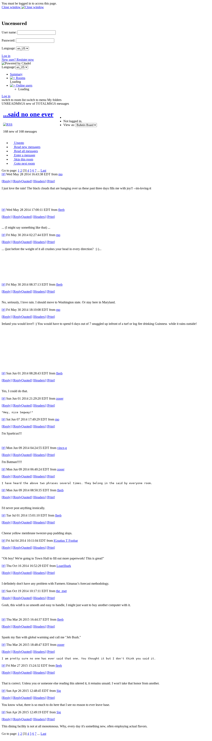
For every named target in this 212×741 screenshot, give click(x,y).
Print (51, 181)
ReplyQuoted (22, 181)
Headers (39, 181)
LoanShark (64, 566)
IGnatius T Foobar (66, 540)
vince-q (62, 448)
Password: (8, 40)
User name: (9, 32)
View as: (69, 125)
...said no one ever (28, 114)
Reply (7, 181)
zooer (59, 398)
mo (60, 174)
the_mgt (61, 591)
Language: (9, 48)
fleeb (61, 209)
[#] (3, 174)
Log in (6, 56)
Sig (59, 690)
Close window (12, 7)
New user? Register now (18, 59)
